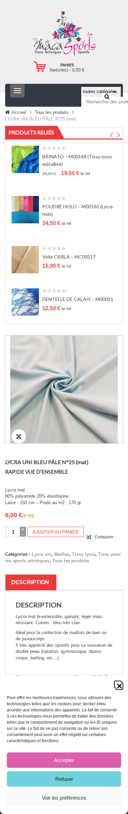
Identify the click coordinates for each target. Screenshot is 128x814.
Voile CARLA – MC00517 (69, 257)
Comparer (104, 537)
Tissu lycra (83, 554)
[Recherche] (107, 96)
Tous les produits (52, 112)
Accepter (64, 760)
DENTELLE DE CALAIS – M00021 (77, 299)
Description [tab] (30, 582)
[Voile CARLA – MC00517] (25, 259)
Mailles (61, 554)
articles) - (67, 70)
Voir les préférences (64, 798)
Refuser (64, 779)
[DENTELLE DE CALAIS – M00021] (25, 301)
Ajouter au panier (56, 532)
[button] (117, 684)
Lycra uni (42, 554)
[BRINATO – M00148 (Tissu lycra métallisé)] (25, 159)
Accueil (19, 112)
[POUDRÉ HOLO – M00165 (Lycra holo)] (25, 209)
